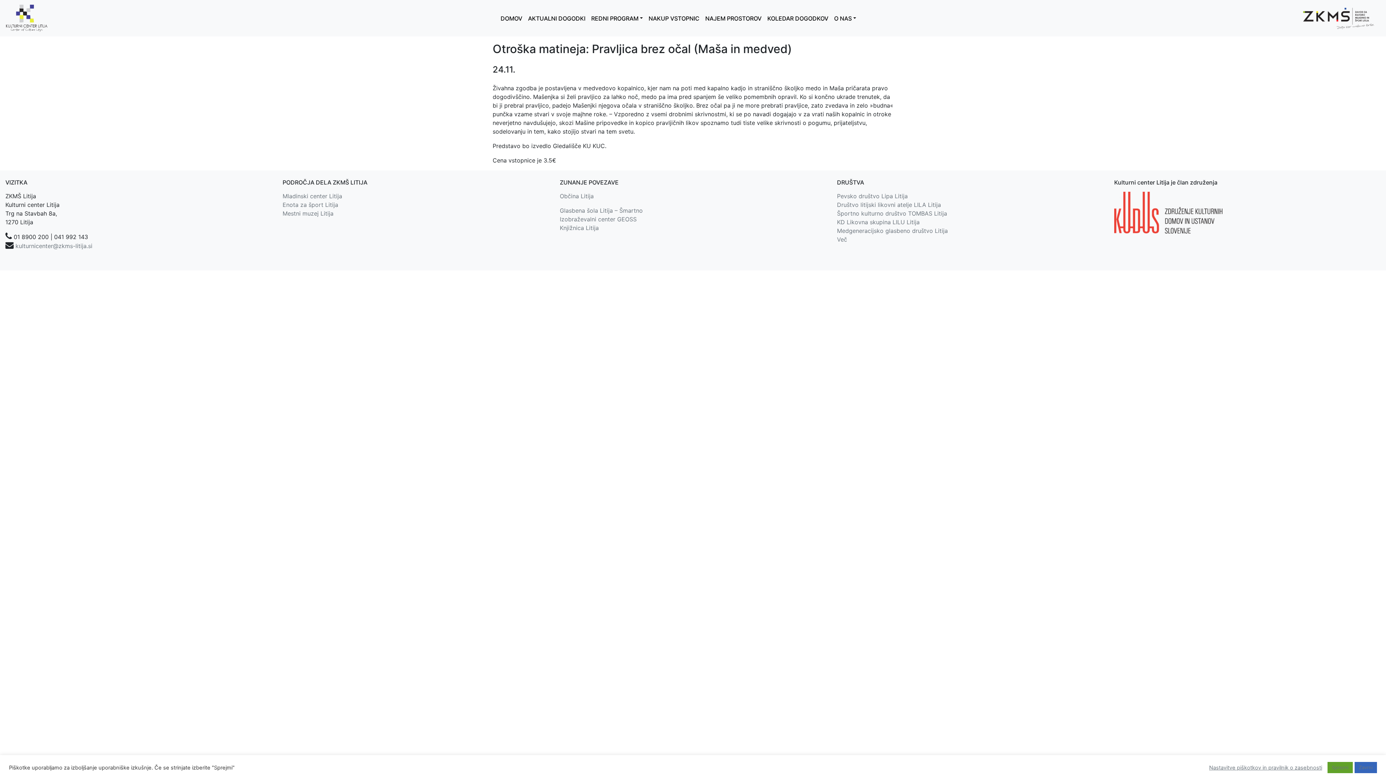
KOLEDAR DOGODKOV (797, 18)
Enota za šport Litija (310, 204)
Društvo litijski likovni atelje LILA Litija (889, 204)
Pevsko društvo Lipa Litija (872, 196)
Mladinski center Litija (312, 196)
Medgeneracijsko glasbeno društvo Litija (892, 230)
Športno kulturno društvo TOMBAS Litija (892, 213)
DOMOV (511, 18)
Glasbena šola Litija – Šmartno (601, 210)
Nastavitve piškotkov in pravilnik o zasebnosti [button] (1265, 767)
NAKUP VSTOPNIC (674, 18)
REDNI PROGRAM (614, 18)
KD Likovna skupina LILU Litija (878, 222)
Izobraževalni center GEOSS (598, 219)
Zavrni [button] (1366, 767)
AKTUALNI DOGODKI (556, 18)
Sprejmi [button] (1340, 767)
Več (842, 239)
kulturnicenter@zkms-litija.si (54, 246)
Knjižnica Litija (579, 227)
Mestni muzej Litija (308, 213)
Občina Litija (577, 196)
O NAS (843, 18)
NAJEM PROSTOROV (733, 18)
